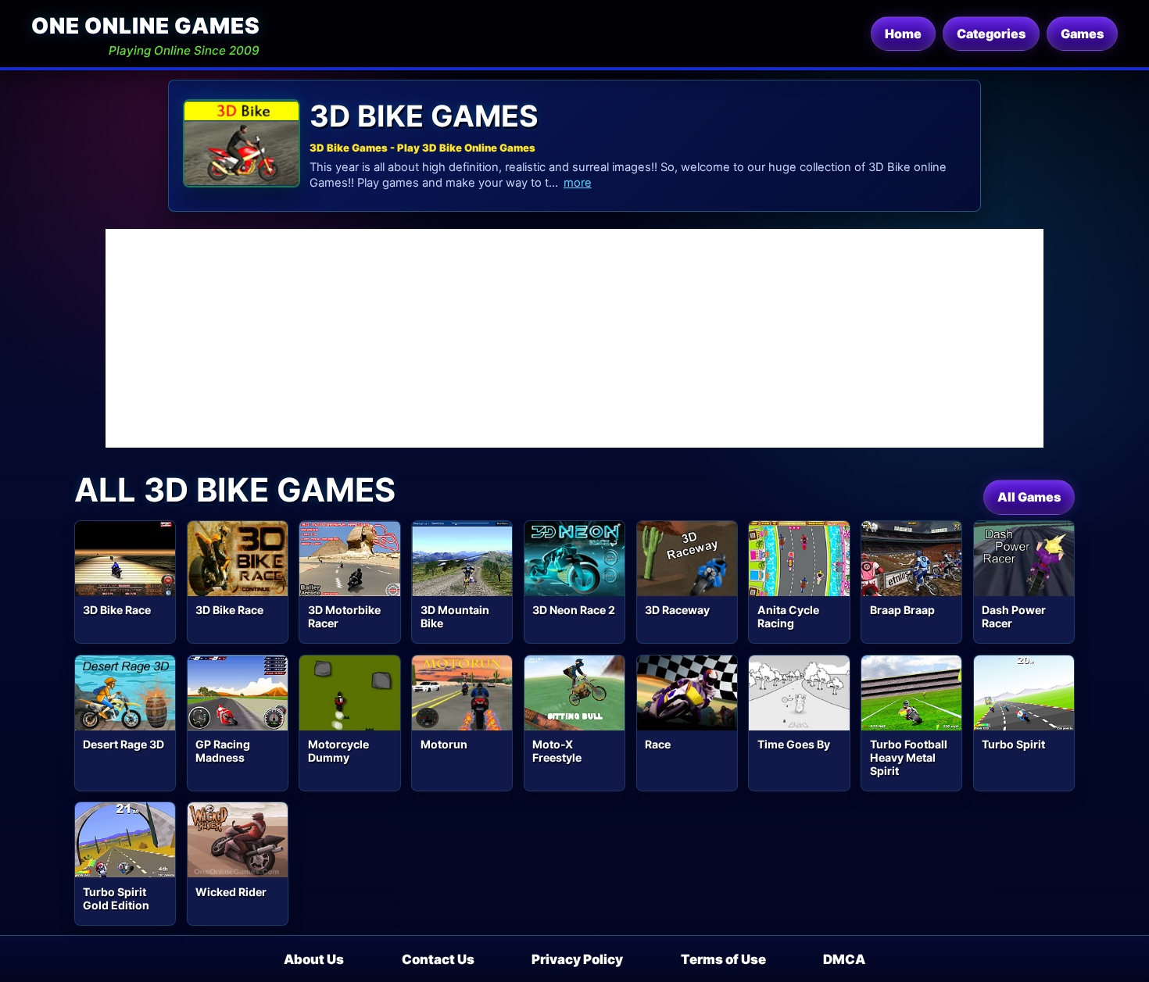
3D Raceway (677, 609)
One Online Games (145, 25)
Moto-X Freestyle (557, 750)
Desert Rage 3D (123, 744)
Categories (991, 33)
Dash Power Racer (1014, 616)
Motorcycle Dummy (338, 750)
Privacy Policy (577, 959)
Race (658, 744)
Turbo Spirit (1013, 744)
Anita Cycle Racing (788, 616)
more (578, 183)
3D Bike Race (117, 609)
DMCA (844, 959)
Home (903, 33)
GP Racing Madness (222, 750)
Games (1082, 33)
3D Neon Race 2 (573, 609)
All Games (1029, 497)
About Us (314, 959)
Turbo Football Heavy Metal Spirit (908, 757)
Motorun (444, 744)
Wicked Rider (231, 891)
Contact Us (438, 959)
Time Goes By (793, 744)
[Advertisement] (574, 338)
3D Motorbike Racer (344, 616)
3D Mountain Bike (455, 616)
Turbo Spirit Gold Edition (116, 898)
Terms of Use (723, 959)
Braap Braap (902, 609)
